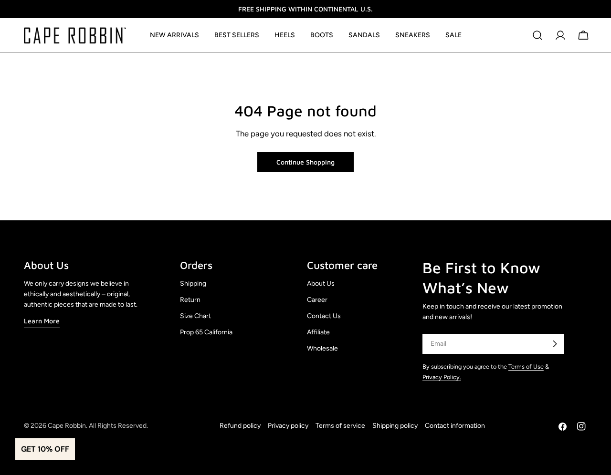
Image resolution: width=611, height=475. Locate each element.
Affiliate (318, 332)
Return (190, 300)
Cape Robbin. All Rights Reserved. (98, 426)
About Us (321, 283)
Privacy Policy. (441, 377)
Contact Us (324, 316)
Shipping (193, 283)
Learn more (42, 321)
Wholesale (322, 348)
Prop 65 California (206, 332)
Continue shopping (305, 162)
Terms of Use (526, 366)
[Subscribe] (554, 343)
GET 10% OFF (45, 449)
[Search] (537, 35)
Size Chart (195, 316)
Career (317, 300)
